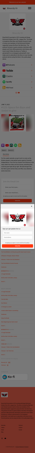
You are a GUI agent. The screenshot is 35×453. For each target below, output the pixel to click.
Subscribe (17, 246)
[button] (31, 206)
